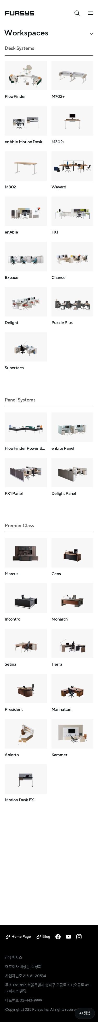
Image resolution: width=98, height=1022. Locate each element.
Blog (46, 936)
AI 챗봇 (84, 1013)
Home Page (21, 936)
